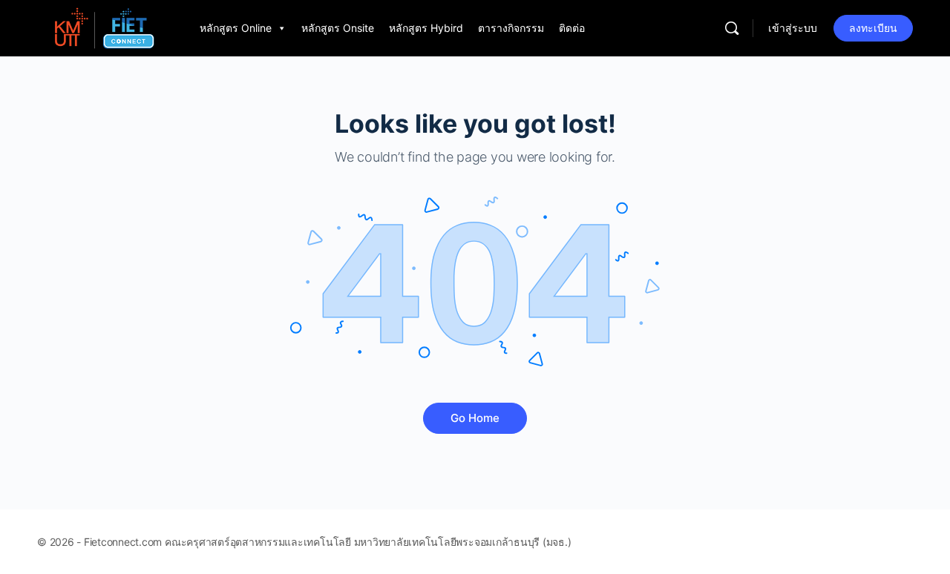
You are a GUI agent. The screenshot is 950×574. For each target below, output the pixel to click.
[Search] (732, 28)
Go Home (475, 418)
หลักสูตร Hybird (426, 28)
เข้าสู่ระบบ (792, 28)
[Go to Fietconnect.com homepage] (103, 27)
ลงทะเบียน (873, 28)
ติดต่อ (572, 28)
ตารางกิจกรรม (511, 28)
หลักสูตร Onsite (337, 28)
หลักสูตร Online (236, 28)
